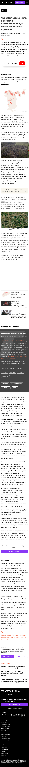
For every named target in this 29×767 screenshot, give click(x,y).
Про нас (3, 721)
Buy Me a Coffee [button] (16, 384)
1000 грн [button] (20, 372)
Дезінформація (5, 740)
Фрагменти (4, 724)
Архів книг (4, 755)
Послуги (3, 736)
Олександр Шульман (18, 33)
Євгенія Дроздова (6, 33)
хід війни (16, 637)
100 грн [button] (4, 372)
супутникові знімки (7, 637)
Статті (2, 723)
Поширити (6, 39)
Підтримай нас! (5, 747)
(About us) (8, 721)
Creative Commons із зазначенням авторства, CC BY (16, 760)
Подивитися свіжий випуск (14, 708)
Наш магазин (4, 749)
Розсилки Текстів (5, 726)
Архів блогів (4, 753)
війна (9, 635)
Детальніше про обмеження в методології (14, 191)
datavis (4, 635)
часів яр (23, 637)
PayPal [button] (15, 388)
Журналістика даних (6, 734)
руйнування (22, 635)
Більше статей (6, 663)
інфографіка (5, 640)
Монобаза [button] (5, 388)
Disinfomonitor (5, 742)
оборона (15, 635)
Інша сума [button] (5, 376)
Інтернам (3, 744)
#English (3, 730)
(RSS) (6, 723)
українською (11, 761)
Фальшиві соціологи (6, 738)
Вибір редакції (5, 728)
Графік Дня (4, 751)
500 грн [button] (12, 372)
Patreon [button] (5, 384)
